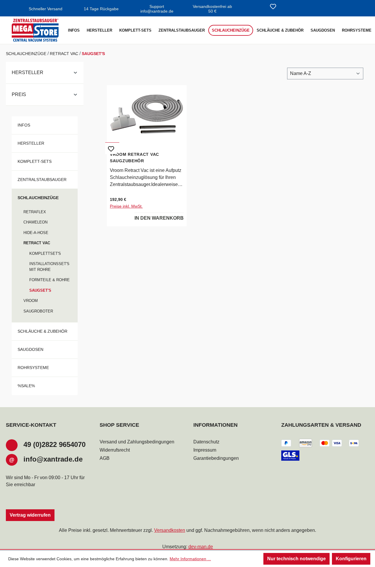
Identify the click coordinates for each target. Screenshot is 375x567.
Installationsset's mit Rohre (49, 267)
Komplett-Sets (35, 161)
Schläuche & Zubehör (42, 331)
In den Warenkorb (159, 218)
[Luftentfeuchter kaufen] (35, 30)
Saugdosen (30, 349)
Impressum (204, 450)
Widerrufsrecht (115, 450)
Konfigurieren (351, 558)
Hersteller (27, 72)
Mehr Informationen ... (190, 558)
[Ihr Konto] (287, 7)
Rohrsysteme (33, 367)
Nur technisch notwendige (296, 558)
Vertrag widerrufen (30, 515)
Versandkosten (169, 530)
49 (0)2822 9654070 (54, 444)
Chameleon (35, 222)
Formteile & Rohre (49, 280)
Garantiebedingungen (216, 458)
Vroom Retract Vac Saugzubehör (134, 157)
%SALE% (26, 385)
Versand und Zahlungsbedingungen (137, 441)
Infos (24, 125)
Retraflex (34, 212)
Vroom (30, 300)
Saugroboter (38, 311)
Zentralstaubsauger (42, 179)
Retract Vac (36, 243)
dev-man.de (200, 546)
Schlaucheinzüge (38, 197)
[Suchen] (259, 7)
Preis (19, 94)
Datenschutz (206, 441)
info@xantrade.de (53, 459)
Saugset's (40, 290)
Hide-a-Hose (35, 232)
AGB (105, 458)
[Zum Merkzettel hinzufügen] (111, 148)
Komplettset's (45, 253)
